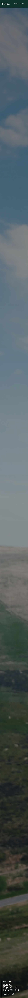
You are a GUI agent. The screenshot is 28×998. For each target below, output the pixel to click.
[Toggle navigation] (25, 4)
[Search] (20, 4)
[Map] (23, 4)
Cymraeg (16, 3)
